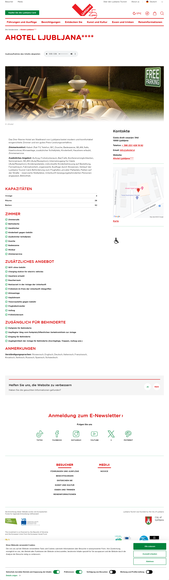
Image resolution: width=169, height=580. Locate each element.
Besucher (9, 2)
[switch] (79, 572)
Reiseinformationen (150, 22)
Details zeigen (11, 575)
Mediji (20, 2)
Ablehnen (150, 561)
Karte (116, 221)
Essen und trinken (123, 22)
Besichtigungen (50, 22)
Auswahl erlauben (150, 554)
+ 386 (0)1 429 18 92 (132, 145)
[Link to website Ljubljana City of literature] (149, 540)
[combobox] (155, 2)
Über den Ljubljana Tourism (115, 2)
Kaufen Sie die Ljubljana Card (22, 13)
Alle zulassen (150, 546)
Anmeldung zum (84, 415)
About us (135, 2)
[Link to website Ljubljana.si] (154, 520)
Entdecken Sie (73, 22)
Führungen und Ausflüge (22, 22)
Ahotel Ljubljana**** (123, 158)
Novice (104, 471)
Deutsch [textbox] (153, 2)
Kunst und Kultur (97, 22)
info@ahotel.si (127, 150)
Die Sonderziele (11, 30)
